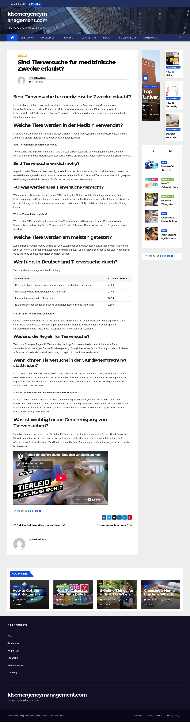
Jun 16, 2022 (21, 600)
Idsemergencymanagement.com (47, 695)
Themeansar (58, 715)
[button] (180, 37)
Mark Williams (39, 78)
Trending (67, 37)
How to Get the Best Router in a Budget (27, 594)
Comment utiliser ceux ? (113, 525)
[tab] (153, 151)
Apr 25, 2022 (109, 600)
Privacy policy (173, 715)
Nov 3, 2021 (153, 600)
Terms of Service (154, 715)
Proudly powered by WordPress (21, 715)
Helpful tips (88, 37)
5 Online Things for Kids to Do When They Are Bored (116, 594)
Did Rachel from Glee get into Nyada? (40, 525)
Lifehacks (27, 37)
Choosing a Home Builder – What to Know (159, 594)
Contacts (150, 37)
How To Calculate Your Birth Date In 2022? (71, 594)
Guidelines (47, 37)
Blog (106, 37)
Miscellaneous (127, 37)
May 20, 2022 (65, 600)
